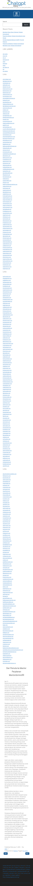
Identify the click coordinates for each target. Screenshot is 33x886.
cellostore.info (6, 113)
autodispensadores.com (8, 634)
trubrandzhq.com (6, 520)
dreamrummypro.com (7, 89)
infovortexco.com (7, 351)
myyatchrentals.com (7, 121)
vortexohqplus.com (7, 541)
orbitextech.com (6, 590)
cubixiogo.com (6, 441)
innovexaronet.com (7, 322)
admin (6, 849)
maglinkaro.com (6, 366)
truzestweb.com (6, 452)
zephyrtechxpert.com (7, 349)
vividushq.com (6, 437)
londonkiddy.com (6, 653)
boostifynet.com (6, 521)
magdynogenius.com (7, 198)
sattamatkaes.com (7, 127)
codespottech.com (7, 186)
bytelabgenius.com (7, 211)
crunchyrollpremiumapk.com (9, 129)
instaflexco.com (6, 535)
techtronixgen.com (7, 201)
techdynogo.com (6, 188)
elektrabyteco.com (7, 341)
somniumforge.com (7, 142)
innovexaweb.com (7, 427)
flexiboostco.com (7, 476)
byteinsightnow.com (7, 249)
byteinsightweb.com (7, 196)
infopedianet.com (7, 385)
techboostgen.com (7, 282)
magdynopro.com (6, 215)
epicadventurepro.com (8, 569)
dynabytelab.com (6, 483)
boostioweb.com (6, 477)
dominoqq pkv (6, 60)
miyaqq (13, 875)
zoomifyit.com (6, 466)
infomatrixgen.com (7, 238)
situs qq (28, 865)
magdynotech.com (7, 389)
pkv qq (4, 58)
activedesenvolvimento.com (9, 611)
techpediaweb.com (7, 209)
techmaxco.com (6, 548)
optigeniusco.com (7, 512)
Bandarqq (16, 851)
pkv (3, 69)
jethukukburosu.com (7, 140)
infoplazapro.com (6, 217)
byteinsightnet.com (7, 313)
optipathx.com (6, 406)
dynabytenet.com (7, 368)
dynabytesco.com (7, 554)
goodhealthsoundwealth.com (9, 154)
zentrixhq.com (6, 410)
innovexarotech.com (7, 255)
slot (10, 867)
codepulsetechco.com (8, 315)
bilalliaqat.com (6, 632)
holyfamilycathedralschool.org (9, 652)
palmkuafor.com (6, 85)
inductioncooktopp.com (8, 636)
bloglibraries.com (7, 144)
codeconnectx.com (7, 318)
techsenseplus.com (7, 226)
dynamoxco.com (6, 424)
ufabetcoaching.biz (7, 655)
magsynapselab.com (7, 200)
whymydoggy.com (7, 79)
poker (4, 61)
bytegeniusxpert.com (7, 299)
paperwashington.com (8, 627)
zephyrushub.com (7, 479)
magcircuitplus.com (7, 259)
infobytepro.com (6, 303)
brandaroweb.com (7, 464)
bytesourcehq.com (7, 311)
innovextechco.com (7, 332)
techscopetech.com (7, 359)
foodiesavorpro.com (7, 565)
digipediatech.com (7, 192)
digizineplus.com (6, 393)
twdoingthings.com (7, 167)
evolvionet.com (6, 485)
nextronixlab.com (7, 408)
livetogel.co (5, 596)
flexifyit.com (5, 416)
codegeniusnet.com (7, 307)
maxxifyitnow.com (7, 401)
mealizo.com (5, 110)
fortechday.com (6, 661)
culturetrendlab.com (7, 581)
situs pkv (5, 56)
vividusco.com (6, 500)
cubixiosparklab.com (7, 328)
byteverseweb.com (7, 378)
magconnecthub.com (7, 380)
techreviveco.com (7, 364)
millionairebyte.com (7, 659)
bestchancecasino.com (8, 630)
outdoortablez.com (7, 180)
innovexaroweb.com (7, 362)
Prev (5, 853)
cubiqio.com (5, 560)
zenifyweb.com (6, 594)
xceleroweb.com (6, 460)
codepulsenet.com (7, 387)
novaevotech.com (7, 330)
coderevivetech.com (7, 251)
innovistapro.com (7, 537)
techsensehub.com (7, 284)
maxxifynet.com (6, 491)
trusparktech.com (7, 518)
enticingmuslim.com (7, 152)
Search (5, 21)
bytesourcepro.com (7, 370)
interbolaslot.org (6, 83)
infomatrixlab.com (7, 374)
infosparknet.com (7, 399)
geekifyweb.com (6, 295)
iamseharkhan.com (7, 102)
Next (27, 853)
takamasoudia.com (7, 165)
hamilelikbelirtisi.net (7, 544)
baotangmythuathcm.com (8, 138)
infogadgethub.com (7, 278)
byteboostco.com (7, 339)
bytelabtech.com (6, 286)
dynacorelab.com (6, 495)
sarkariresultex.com (7, 108)
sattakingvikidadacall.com (9, 617)
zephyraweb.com (6, 508)
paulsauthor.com (6, 171)
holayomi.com (6, 646)
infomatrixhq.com (7, 326)
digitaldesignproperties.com (9, 106)
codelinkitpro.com (7, 280)
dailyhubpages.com (7, 613)
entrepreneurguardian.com (9, 623)
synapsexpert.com (7, 454)
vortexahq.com (6, 502)
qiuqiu (4, 65)
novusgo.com (6, 575)
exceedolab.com (6, 550)
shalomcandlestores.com (8, 123)
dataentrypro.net (6, 87)
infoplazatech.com (7, 297)
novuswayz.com (6, 529)
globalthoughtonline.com (8, 117)
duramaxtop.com (6, 163)
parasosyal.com (6, 150)
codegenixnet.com (7, 245)
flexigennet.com (6, 175)
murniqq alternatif (11, 869)
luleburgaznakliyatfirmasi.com (9, 146)
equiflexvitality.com (7, 608)
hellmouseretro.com (7, 157)
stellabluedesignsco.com (8, 169)
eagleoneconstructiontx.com (9, 606)
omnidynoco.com (6, 448)
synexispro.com (6, 644)
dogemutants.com (7, 161)
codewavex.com (6, 338)
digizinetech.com (6, 236)
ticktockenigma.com (7, 585)
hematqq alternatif (20, 869)
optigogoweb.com (7, 462)
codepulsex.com (6, 357)
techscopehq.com (7, 391)
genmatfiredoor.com (7, 598)
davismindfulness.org (8, 657)
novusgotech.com (7, 420)
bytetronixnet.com (7, 263)
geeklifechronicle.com (8, 562)
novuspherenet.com (7, 443)
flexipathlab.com (6, 435)
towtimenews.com (7, 134)
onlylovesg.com (6, 609)
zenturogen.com (6, 425)
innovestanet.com (7, 412)
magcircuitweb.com (7, 205)
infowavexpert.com (7, 221)
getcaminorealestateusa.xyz (9, 663)
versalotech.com (6, 546)
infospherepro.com (7, 564)
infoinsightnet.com (7, 309)
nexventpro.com (6, 523)
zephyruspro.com (7, 404)
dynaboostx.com (6, 533)
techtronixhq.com (7, 276)
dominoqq (5, 63)
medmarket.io (6, 178)
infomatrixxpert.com (7, 320)
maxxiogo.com (6, 418)
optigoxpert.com (6, 527)
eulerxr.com (5, 587)
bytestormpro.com (7, 577)
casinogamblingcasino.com (9, 133)
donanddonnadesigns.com (9, 604)
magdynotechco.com (7, 290)
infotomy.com (6, 182)
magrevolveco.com (7, 253)
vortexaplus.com (6, 439)
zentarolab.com (6, 456)
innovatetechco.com (7, 213)
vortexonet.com (6, 489)
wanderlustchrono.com (8, 579)
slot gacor (21, 867)
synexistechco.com (7, 497)
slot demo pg (6, 67)
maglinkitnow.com (7, 194)
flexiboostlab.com (7, 539)
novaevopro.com (6, 516)
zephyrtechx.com (7, 525)
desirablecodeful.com (7, 173)
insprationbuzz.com (7, 96)
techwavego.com (7, 355)
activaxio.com (6, 552)
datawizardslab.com (7, 558)
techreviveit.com (6, 219)
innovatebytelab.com (7, 301)
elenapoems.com (6, 156)
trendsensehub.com (7, 583)
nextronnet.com (6, 422)
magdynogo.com (6, 268)
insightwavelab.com (7, 571)
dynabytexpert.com (7, 414)
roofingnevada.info (7, 640)
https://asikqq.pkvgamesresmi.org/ (11, 877)
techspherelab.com (7, 372)
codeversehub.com (7, 376)
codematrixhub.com (7, 224)
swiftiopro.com (6, 543)
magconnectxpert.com (8, 343)
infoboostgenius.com (7, 228)
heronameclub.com (7, 177)
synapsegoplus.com (7, 383)
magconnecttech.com (8, 592)
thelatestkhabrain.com (8, 104)
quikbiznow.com (6, 458)
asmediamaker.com (7, 115)
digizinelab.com (6, 353)
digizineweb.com (6, 316)
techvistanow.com (7, 324)
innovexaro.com (6, 395)
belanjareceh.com (7, 92)
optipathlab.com (6, 481)
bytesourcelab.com (7, 397)
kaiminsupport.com (7, 90)
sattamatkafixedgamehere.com (10, 621)
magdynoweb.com (7, 360)
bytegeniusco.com (7, 222)
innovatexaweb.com (7, 288)
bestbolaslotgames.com (8, 619)
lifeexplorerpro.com (7, 573)
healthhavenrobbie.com (8, 602)
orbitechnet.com (6, 445)
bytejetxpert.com (7, 265)
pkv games (5, 71)
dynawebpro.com (6, 431)
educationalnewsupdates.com (9, 474)
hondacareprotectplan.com (9, 131)
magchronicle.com (7, 190)
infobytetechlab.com (7, 242)
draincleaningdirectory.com (9, 136)
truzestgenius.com (7, 345)
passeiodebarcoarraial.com (9, 98)
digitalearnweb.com (7, 81)
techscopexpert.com (7, 207)
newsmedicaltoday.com (8, 638)
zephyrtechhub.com (7, 450)
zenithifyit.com (6, 504)
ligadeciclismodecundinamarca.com (11, 648)
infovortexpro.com (7, 257)
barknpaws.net (6, 112)
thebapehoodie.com (7, 148)
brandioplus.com (6, 429)
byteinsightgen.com (7, 234)
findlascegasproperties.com (9, 600)
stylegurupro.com (7, 556)
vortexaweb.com (6, 510)
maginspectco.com (7, 266)
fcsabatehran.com (7, 159)
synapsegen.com (6, 433)
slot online (5, 54)
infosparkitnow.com (7, 292)
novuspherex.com (7, 514)
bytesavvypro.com (7, 232)
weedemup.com (6, 629)
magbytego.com (6, 305)
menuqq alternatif (7, 865)
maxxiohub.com (6, 506)
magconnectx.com (7, 642)
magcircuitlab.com (7, 336)
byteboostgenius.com (8, 381)
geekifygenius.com (7, 588)
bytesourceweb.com (7, 247)
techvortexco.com (7, 294)
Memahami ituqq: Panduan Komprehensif (12, 45)
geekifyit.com (6, 125)
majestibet (7, 875)
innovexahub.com (6, 493)
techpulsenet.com (7, 347)
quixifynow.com (6, 403)
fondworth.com (6, 100)
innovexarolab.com (7, 240)
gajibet (17, 875)
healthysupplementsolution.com (10, 184)
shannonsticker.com (7, 94)
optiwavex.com (6, 447)
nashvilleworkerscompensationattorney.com (13, 650)
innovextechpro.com (7, 203)
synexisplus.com (6, 487)
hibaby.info (5, 625)
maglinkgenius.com (7, 334)
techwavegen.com (7, 230)
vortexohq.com (6, 567)
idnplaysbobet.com (7, 615)
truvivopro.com (6, 499)
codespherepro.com (7, 243)
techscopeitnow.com (7, 261)
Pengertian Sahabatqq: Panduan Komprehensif (13, 43)
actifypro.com (6, 531)
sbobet (16, 867)
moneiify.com (6, 119)
